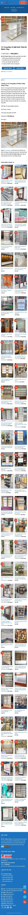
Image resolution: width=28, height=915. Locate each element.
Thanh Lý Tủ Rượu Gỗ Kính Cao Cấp (6, 334)
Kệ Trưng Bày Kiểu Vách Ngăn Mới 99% (20, 711)
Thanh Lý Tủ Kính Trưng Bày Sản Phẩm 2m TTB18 (20, 401)
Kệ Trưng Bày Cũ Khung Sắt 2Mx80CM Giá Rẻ (20, 534)
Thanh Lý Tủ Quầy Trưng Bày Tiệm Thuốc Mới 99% (7, 534)
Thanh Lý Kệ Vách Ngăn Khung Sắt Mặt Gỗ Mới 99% (20, 756)
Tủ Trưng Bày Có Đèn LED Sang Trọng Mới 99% (20, 447)
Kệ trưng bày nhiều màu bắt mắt (7, 645)
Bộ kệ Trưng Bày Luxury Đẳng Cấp (6, 468)
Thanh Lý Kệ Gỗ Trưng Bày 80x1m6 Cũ (20, 512)
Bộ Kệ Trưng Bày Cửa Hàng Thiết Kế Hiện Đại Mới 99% (20, 181)
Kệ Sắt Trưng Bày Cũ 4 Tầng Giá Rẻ (21, 733)
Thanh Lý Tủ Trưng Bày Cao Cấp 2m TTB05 (7, 756)
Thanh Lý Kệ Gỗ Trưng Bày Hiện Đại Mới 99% (6, 401)
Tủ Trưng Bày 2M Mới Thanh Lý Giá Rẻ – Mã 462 (7, 667)
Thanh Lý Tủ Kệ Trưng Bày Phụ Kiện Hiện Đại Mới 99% (20, 689)
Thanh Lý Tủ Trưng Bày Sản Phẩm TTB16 (20, 247)
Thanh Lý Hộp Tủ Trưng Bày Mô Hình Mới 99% (20, 600)
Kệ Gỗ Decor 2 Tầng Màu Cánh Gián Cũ (6, 291)
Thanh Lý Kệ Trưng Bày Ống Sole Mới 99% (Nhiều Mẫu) (6, 447)
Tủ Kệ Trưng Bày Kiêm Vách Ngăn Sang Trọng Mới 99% (20, 645)
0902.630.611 (9, 892)
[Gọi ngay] (25, 902)
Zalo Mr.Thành (8, 68)
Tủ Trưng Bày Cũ (20, 7)
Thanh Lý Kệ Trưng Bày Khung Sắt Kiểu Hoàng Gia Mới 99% (6, 357)
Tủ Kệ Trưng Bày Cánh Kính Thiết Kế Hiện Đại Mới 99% (20, 667)
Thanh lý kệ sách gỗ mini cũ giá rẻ (20, 380)
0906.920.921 (9, 901)
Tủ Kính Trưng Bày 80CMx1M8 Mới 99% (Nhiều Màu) (21, 424)
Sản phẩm (13, 7)
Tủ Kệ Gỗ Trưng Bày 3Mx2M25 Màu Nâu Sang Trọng (6, 623)
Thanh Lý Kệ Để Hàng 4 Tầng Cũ (7, 578)
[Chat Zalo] (25, 897)
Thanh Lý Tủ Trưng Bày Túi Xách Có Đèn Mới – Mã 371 (7, 225)
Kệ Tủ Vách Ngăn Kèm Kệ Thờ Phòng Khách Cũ (6, 600)
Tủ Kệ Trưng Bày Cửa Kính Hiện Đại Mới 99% (6, 711)
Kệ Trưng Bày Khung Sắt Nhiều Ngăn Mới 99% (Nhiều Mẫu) (7, 733)
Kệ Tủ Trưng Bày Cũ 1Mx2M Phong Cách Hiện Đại (21, 823)
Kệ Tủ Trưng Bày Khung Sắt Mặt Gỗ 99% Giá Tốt (20, 556)
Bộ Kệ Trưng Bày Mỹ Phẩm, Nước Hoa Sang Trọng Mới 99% (6, 824)
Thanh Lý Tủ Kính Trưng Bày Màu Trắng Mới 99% (20, 269)
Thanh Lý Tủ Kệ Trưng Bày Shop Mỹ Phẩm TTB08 (6, 423)
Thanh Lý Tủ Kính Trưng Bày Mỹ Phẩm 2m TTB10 (7, 181)
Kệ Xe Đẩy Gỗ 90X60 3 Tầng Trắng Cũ (21, 313)
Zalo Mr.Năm (20, 68)
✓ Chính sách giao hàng (7, 877)
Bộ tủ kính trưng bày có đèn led (7, 269)
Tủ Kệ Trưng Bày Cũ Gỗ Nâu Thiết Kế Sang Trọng (20, 291)
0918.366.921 (10, 894)
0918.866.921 (9, 898)
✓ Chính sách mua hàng (7, 875)
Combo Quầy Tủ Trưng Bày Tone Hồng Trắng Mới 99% (20, 225)
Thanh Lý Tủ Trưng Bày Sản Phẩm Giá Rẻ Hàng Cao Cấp (7, 778)
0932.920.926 (9, 900)
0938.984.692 (8, 896)
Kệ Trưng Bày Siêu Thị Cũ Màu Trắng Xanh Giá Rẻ (6, 203)
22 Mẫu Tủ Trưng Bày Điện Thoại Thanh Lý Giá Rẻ (20, 800)
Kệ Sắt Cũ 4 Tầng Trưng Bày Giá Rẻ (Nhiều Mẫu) (7, 313)
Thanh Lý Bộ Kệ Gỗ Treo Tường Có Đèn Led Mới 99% (21, 490)
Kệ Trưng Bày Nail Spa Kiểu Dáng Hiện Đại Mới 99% (6, 556)
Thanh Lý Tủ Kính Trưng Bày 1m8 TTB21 (20, 334)
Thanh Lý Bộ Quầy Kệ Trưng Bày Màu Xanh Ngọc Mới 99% (7, 800)
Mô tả (2, 80)
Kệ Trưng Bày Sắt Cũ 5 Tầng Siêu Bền (21, 622)
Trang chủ (6, 7)
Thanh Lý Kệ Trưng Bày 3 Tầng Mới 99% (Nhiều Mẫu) (20, 578)
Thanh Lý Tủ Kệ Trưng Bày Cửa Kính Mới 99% (6, 247)
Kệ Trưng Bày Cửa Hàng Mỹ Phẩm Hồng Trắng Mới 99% (7, 512)
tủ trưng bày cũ (8, 150)
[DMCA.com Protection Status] (5, 846)
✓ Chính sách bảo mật (6, 881)
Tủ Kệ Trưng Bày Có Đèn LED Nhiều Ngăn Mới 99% (7, 380)
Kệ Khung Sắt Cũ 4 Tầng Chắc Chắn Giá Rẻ (6, 490)
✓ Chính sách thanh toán (7, 879)
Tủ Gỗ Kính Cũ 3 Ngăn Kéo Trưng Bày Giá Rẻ (20, 778)
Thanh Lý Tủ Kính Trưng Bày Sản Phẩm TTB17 (7, 689)
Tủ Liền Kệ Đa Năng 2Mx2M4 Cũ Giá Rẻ (21, 203)
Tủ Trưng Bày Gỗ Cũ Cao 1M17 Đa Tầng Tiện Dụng (20, 356)
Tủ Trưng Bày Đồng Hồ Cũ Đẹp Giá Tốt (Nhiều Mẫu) (20, 468)
